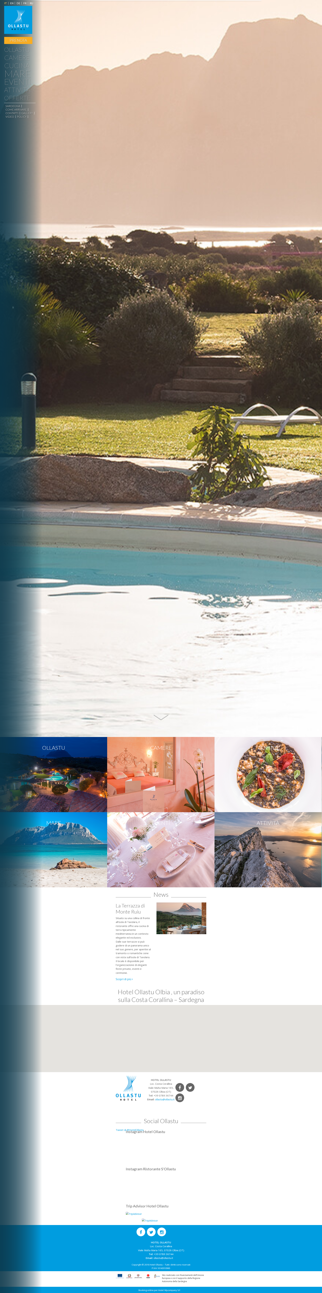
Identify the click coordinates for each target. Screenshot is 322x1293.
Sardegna (13, 106)
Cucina (17, 65)
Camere (17, 57)
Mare (17, 73)
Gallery (27, 113)
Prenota (18, 40)
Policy (21, 116)
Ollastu (17, 49)
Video (10, 116)
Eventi (17, 82)
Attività (17, 90)
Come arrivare (16, 109)
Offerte (17, 98)
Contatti (12, 113)
